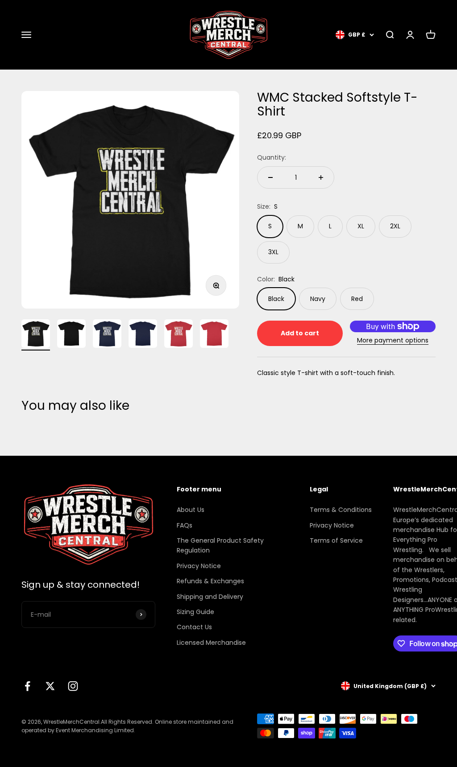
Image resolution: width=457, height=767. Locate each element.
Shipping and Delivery (210, 596)
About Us (190, 509)
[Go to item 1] (35, 335)
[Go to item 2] (71, 335)
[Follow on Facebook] (27, 686)
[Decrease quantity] (270, 177)
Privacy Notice (199, 565)
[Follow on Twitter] (50, 686)
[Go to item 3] (107, 335)
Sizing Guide (195, 611)
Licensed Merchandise (211, 642)
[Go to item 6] (214, 335)
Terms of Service (336, 540)
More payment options (392, 340)
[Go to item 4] (143, 335)
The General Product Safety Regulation (220, 545)
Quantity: (271, 157)
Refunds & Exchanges (210, 581)
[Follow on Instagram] (73, 686)
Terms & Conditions (341, 509)
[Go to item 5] (178, 335)
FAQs (184, 525)
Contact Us (194, 627)
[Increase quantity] (321, 177)
